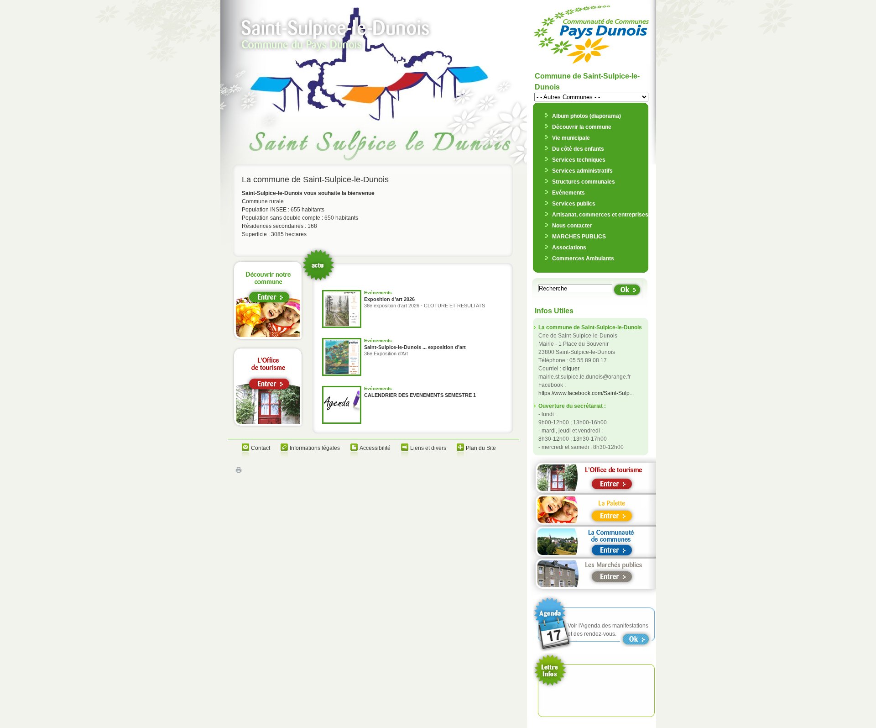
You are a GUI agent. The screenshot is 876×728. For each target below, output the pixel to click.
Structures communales (583, 182)
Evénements (568, 193)
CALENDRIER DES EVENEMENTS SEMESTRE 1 (420, 395)
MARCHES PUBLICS (579, 236)
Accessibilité (375, 448)
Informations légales (315, 448)
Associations (569, 247)
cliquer (571, 368)
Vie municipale (571, 138)
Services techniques (578, 160)
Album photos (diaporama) (586, 116)
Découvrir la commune (581, 127)
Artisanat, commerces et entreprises (600, 214)
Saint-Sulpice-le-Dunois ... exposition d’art (415, 347)
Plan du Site (481, 448)
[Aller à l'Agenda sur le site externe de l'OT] (638, 639)
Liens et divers (428, 448)
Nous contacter (572, 225)
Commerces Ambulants (583, 258)
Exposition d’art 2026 (389, 299)
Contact (260, 448)
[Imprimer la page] (238, 472)
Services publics (573, 203)
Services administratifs (582, 171)
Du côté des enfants (578, 149)
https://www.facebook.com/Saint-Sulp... (586, 393)
